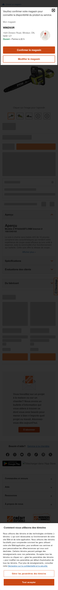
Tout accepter (29, 582)
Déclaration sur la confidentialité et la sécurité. (28, 565)
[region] (29, 556)
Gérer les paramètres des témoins (29, 573)
